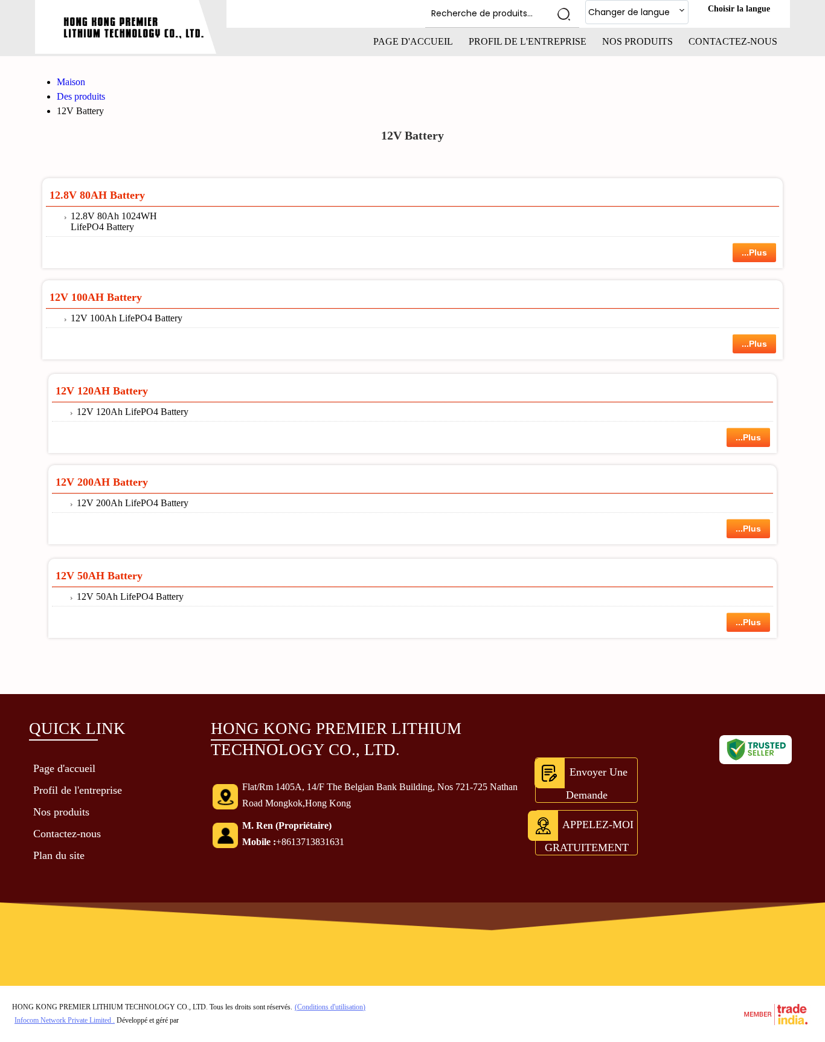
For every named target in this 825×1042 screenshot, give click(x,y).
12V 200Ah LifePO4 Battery (132, 503)
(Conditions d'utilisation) (330, 1007)
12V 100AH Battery (96, 297)
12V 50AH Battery (99, 576)
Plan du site (59, 855)
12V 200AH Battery (102, 482)
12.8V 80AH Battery (97, 195)
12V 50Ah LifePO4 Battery (130, 596)
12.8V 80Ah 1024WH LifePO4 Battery (114, 221)
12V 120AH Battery (102, 391)
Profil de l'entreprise (527, 41)
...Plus (754, 252)
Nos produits (637, 41)
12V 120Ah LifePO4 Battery (132, 412)
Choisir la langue (739, 8)
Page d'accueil (413, 41)
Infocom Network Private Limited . (64, 1020)
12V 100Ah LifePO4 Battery (126, 318)
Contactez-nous (733, 41)
